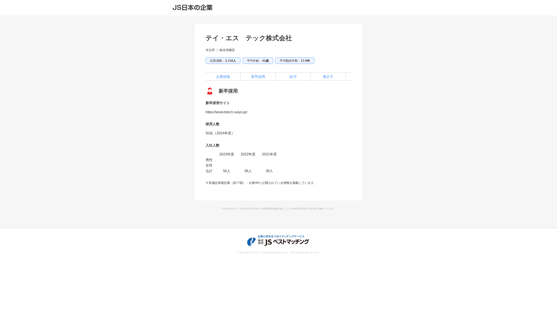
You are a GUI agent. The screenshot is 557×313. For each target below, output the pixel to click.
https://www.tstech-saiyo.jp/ (226, 112)
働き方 (328, 76)
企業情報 (223, 76)
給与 (293, 76)
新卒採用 (258, 76)
